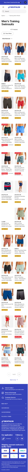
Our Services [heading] (5, 401)
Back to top (13, 379)
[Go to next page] (19, 374)
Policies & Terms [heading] (6, 409)
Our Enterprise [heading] (5, 405)
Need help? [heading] (4, 397)
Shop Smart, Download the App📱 (12, 2)
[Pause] (25, 2)
